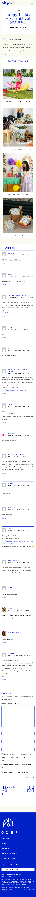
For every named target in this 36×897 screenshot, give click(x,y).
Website (5, 746)
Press (5, 848)
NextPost (30, 789)
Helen (11, 433)
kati (10, 274)
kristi (11, 404)
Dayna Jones (14, 632)
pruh (10, 327)
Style (18, 10)
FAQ (4, 843)
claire (11, 653)
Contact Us (9, 858)
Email (4, 738)
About (5, 839)
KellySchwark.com (17, 295)
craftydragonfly (17, 454)
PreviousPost (8, 789)
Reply (4, 263)
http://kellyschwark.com (9, 313)
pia (9, 348)
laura (11, 587)
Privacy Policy (11, 853)
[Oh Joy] (8, 3)
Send (28, 777)
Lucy (10, 529)
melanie (12, 507)
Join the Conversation (10, 703)
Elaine (11, 253)
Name (4, 730)
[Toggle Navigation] (32, 3)
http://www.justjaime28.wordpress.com (14, 390)
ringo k (11, 484)
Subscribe (33, 869)
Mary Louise (14, 560)
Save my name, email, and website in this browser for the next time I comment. (16, 757)
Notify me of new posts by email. (16, 772)
